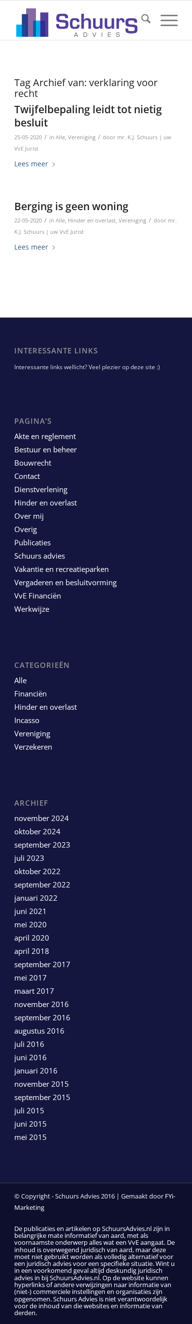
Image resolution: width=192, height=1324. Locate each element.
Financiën (30, 693)
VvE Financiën (37, 595)
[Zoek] (141, 20)
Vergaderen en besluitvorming (65, 582)
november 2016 (41, 1004)
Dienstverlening (40, 489)
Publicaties (32, 542)
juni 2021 (30, 911)
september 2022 (42, 884)
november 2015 (41, 1084)
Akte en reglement (45, 436)
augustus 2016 (39, 1031)
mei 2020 (30, 924)
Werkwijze (31, 609)
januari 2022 (36, 898)
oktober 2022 (37, 871)
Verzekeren (33, 747)
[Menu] (164, 20)
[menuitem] (141, 20)
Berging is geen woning (71, 206)
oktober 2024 (37, 831)
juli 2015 (29, 1110)
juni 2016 (30, 1057)
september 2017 (42, 964)
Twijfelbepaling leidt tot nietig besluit (88, 115)
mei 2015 (30, 1137)
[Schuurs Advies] (79, 20)
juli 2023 (29, 858)
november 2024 (41, 818)
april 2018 (31, 951)
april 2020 (31, 938)
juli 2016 (29, 1044)
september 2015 (42, 1097)
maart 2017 (34, 991)
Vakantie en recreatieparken (61, 569)
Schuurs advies (39, 556)
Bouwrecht (32, 463)
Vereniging (82, 137)
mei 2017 (30, 977)
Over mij (29, 516)
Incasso (26, 720)
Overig (25, 529)
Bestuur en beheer (45, 449)
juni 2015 (30, 1124)
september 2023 (42, 845)
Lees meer (31, 163)
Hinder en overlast (92, 220)
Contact (27, 476)
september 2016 (42, 1017)
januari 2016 (36, 1070)
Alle (60, 137)
